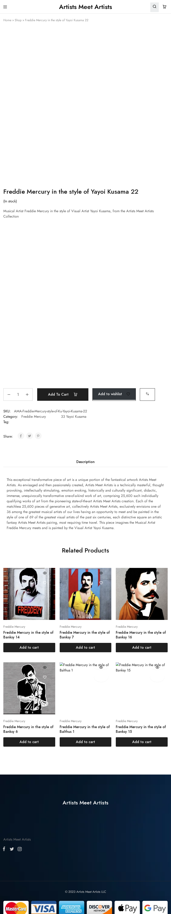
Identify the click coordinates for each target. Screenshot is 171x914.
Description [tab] (85, 461)
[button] (147, 394)
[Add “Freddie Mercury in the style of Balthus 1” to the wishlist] (101, 677)
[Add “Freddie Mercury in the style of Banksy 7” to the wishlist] (101, 582)
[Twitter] (12, 850)
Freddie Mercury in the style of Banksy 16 (141, 635)
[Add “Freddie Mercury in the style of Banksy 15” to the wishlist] (157, 677)
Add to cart (59, 394)
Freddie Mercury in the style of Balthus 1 (85, 729)
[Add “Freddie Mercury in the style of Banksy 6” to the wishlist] (45, 677)
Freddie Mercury (33, 416)
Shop (18, 20)
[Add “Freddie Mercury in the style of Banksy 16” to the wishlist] (157, 582)
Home (7, 20)
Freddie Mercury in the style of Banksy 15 (141, 729)
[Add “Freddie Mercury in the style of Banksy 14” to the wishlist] (45, 582)
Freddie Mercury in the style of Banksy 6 (28, 729)
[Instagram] (19, 850)
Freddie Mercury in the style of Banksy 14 (28, 635)
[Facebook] (5, 849)
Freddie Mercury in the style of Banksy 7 (85, 635)
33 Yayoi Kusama (73, 416)
